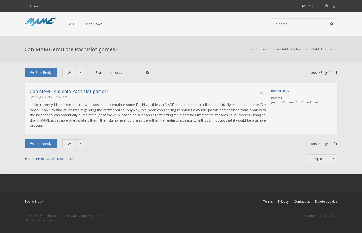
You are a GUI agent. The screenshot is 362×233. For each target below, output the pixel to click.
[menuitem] (331, 6)
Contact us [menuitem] (302, 201)
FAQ (71, 23)
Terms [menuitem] (268, 201)
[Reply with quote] (261, 93)
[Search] (331, 24)
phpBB (47, 216)
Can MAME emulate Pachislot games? (71, 49)
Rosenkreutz (280, 91)
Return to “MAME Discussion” (52, 158)
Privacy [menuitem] (283, 201)
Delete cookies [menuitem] (326, 201)
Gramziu (56, 220)
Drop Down (94, 23)
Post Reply (43, 72)
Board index (34, 201)
